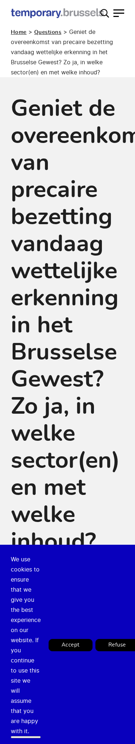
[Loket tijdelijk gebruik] (57, 13)
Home (19, 32)
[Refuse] (26, 737)
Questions (48, 32)
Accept (71, 645)
